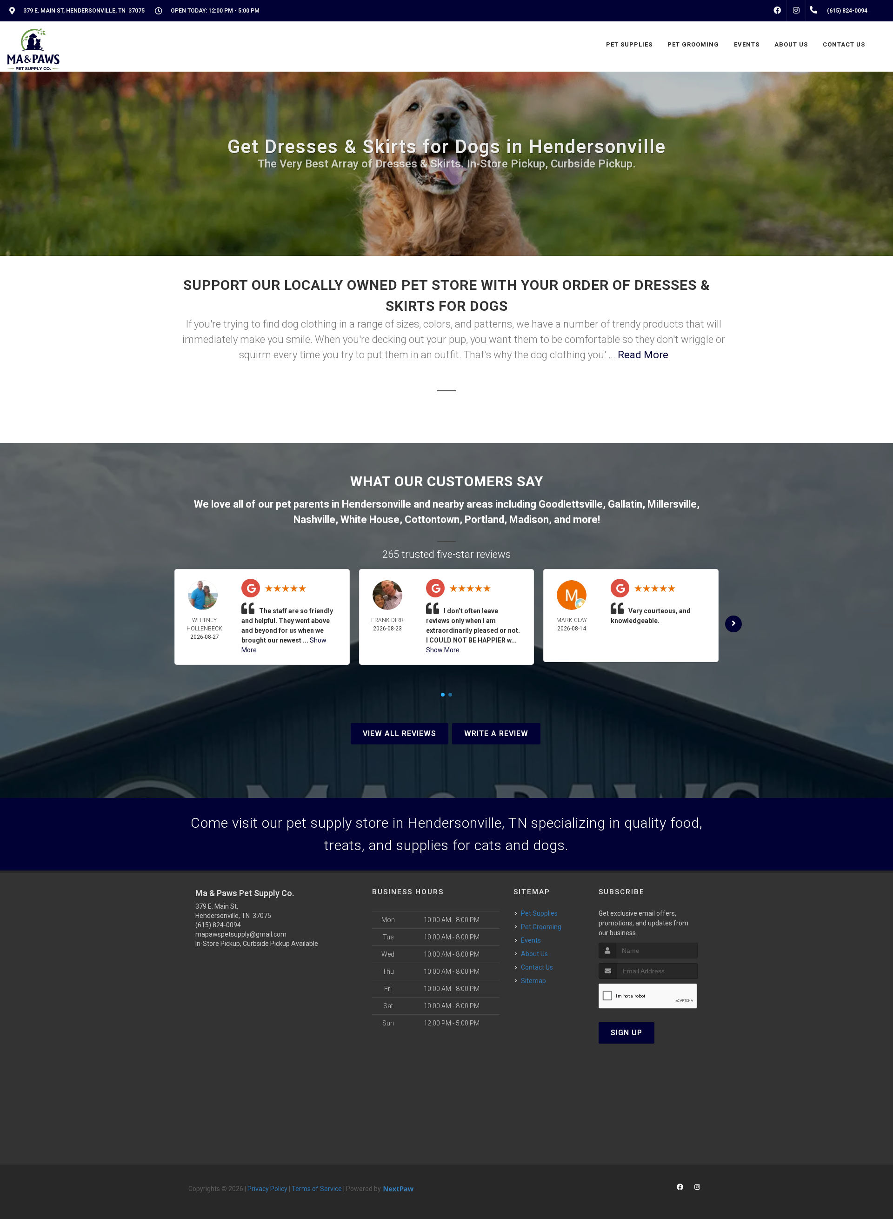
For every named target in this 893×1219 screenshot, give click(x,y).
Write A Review (496, 733)
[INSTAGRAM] (796, 10)
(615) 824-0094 (218, 925)
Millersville (672, 504)
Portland (484, 519)
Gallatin (625, 504)
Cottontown (432, 519)
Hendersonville (376, 504)
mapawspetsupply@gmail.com (241, 934)
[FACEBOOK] (777, 10)
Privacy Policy (267, 1188)
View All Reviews (399, 733)
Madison (529, 519)
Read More (643, 355)
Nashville (314, 519)
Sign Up (626, 1032)
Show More (443, 650)
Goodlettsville (571, 504)
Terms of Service (317, 1188)
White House (370, 519)
